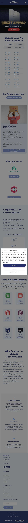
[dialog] (14, 261)
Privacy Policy (5, 262)
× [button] (25, 250)
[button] (14, 272)
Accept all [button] (14, 265)
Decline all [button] (14, 268)
